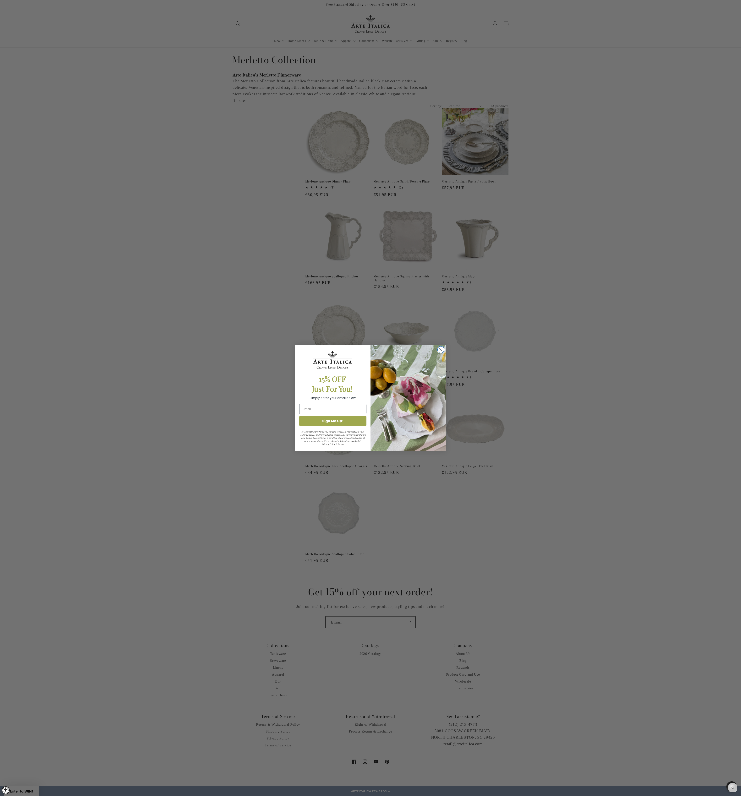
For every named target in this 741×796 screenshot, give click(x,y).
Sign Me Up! (332, 420)
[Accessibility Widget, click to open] (6, 790)
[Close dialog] (440, 349)
